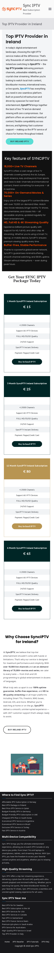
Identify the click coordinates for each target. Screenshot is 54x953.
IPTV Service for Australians (14, 927)
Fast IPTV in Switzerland (12, 918)
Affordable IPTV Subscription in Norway (19, 802)
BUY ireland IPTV (19, 141)
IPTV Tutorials (33, 942)
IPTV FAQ (45, 942)
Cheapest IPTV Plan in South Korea (17, 818)
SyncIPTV (25, 88)
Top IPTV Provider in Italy (12, 934)
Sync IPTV (31, 5)
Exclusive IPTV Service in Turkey (15, 827)
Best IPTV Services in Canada (14, 914)
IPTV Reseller (18, 942)
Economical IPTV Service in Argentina (18, 821)
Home (7, 942)
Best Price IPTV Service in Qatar (15, 808)
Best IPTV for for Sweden (12, 905)
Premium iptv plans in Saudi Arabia (17, 924)
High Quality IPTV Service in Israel (16, 930)
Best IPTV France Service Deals (15, 921)
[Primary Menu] (50, 9)
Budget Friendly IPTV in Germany (16, 811)
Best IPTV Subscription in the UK (16, 908)
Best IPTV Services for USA (13, 911)
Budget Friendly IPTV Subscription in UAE (20, 814)
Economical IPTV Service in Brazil (16, 824)
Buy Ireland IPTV (27, 361)
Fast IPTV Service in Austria (13, 830)
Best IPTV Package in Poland (14, 805)
